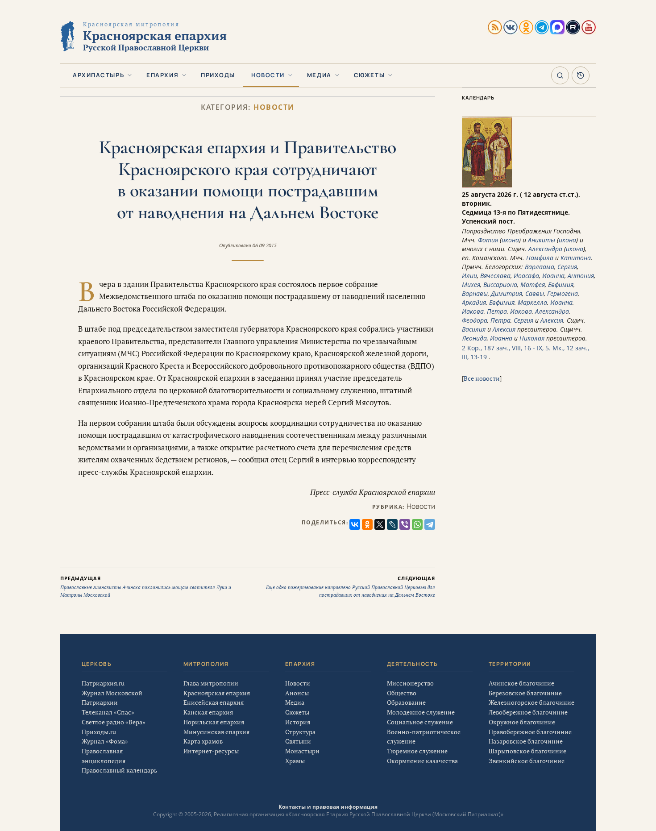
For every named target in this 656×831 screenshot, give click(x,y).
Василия (474, 329)
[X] (379, 524)
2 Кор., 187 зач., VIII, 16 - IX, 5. (506, 348)
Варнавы (475, 293)
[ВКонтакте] (354, 524)
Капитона (576, 257)
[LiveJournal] (392, 524)
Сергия (567, 266)
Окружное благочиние (522, 722)
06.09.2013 (265, 245)
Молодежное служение (421, 712)
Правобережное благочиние (530, 731)
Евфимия (560, 284)
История (297, 722)
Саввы (534, 293)
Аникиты (541, 240)
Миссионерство (410, 683)
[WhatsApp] (417, 524)
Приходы (218, 75)
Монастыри (302, 751)
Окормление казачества (422, 760)
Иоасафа (526, 275)
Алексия (551, 320)
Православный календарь (119, 770)
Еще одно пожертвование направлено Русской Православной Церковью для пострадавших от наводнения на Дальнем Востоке (350, 586)
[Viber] (404, 524)
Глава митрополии (210, 683)
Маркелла (532, 302)
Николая (531, 338)
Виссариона (500, 284)
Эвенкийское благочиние (527, 760)
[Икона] (487, 185)
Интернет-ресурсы (211, 751)
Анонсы (297, 693)
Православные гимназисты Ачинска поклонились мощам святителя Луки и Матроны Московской (145, 586)
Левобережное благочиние (528, 712)
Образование (406, 702)
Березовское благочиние (525, 693)
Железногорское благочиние (531, 702)
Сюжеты (369, 75)
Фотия (488, 240)
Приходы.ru (99, 731)
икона (510, 240)
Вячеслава (495, 275)
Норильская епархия (213, 722)
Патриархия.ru (103, 683)
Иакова (473, 311)
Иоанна (553, 275)
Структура (300, 731)
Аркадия (474, 302)
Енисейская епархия (213, 702)
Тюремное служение (417, 751)
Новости (268, 75)
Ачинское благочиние (521, 683)
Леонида (474, 338)
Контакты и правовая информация (328, 806)
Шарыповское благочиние (527, 751)
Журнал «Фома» (105, 741)
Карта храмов (203, 741)
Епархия (162, 75)
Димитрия (506, 293)
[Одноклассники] (367, 524)
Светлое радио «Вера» (113, 722)
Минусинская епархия (216, 731)
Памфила (539, 257)
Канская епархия (208, 712)
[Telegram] (429, 524)
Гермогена (562, 293)
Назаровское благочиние (526, 741)
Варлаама (539, 266)
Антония (581, 275)
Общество (401, 693)
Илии (469, 275)
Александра (545, 249)
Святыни (298, 741)
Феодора (474, 320)
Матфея (532, 284)
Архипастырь (98, 75)
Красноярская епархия (216, 693)
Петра (497, 311)
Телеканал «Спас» (108, 712)
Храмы (295, 760)
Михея (471, 284)
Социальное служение (420, 722)
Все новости (482, 378)
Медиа (319, 75)
